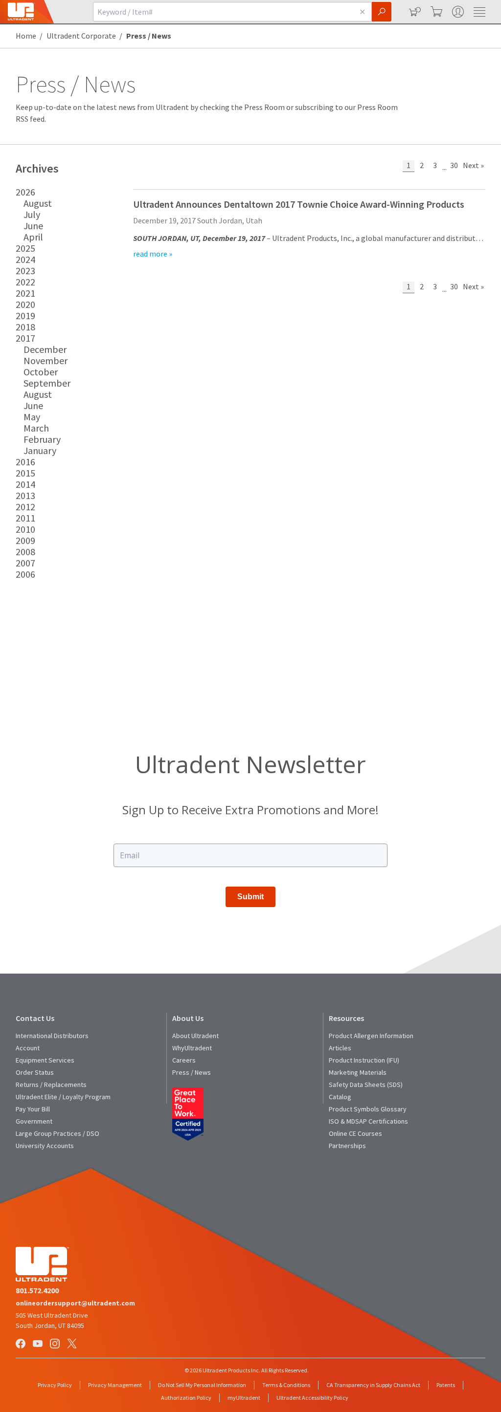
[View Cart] (435, 12)
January (39, 450)
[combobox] (223, 12)
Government (34, 1121)
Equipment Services (45, 1060)
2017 (25, 338)
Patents (445, 1385)
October (40, 372)
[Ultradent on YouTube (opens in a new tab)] (39, 1344)
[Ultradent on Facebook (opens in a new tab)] (21, 1344)
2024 (25, 259)
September (46, 383)
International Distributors (52, 1035)
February (42, 439)
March (36, 428)
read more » (152, 254)
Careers (184, 1060)
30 (454, 165)
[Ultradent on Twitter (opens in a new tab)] (73, 1344)
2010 (25, 529)
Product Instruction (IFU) (364, 1060)
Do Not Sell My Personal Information (202, 1385)
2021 (25, 293)
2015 (25, 473)
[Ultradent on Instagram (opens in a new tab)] (56, 1344)
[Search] (381, 12)
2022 (25, 282)
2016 (25, 462)
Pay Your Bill (33, 1109)
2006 (25, 574)
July (31, 214)
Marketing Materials (358, 1072)
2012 (25, 506)
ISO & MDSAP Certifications (368, 1121)
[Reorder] (414, 12)
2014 (25, 484)
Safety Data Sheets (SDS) (366, 1084)
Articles (340, 1047)
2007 (25, 563)
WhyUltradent (192, 1047)
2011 (25, 518)
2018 (25, 327)
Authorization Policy (186, 1397)
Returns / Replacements (51, 1084)
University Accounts (45, 1145)
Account (28, 1047)
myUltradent (244, 1397)
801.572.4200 (37, 1290)
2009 (25, 540)
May (31, 417)
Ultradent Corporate (81, 36)
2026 (25, 192)
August (37, 203)
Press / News (191, 1072)
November (45, 360)
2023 (25, 270)
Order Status (35, 1072)
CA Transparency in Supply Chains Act (373, 1385)
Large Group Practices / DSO (57, 1133)
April (33, 237)
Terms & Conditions (286, 1385)
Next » (473, 165)
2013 (25, 495)
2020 (25, 304)
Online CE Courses (355, 1133)
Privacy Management (115, 1385)
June (33, 225)
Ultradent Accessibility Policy (312, 1397)
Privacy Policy (55, 1385)
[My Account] (457, 12)
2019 (25, 315)
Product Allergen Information (371, 1035)
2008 (25, 551)
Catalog (340, 1096)
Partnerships (347, 1145)
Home (26, 36)
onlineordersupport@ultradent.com (75, 1303)
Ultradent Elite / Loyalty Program (63, 1096)
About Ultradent (195, 1035)
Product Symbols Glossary (368, 1109)
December (45, 349)
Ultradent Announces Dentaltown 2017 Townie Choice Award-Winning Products (298, 204)
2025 (25, 248)
